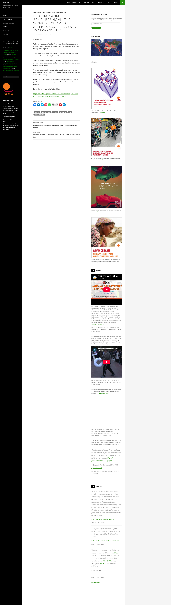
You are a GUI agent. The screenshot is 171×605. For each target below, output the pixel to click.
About (110, 2)
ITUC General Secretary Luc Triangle (102, 519)
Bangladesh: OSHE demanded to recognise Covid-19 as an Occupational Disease (55, 125)
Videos (98, 270)
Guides (5, 26)
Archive (116, 2)
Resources (101, 2)
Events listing (76, 2)
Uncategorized (61, 12)
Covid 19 (55, 112)
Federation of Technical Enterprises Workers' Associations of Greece (9, 117)
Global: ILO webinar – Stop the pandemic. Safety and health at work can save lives (56, 135)
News (93, 2)
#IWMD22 (107, 561)
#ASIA (116, 553)
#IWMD (110, 458)
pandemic (63, 112)
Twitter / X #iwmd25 (8, 19)
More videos (96, 479)
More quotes (96, 582)
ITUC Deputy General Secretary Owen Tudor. (105, 541)
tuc (70, 112)
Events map (86, 2)
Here (106, 263)
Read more (102, 112)
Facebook (6, 30)
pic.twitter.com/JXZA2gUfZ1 (101, 460)
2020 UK (39, 12)
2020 (34, 12)
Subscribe (96, 28)
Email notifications (8, 23)
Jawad (98, 331)
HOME (68, 2)
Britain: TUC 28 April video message (102, 471)
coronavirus (46, 112)
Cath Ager (49, 34)
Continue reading (97, 324)
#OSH (101, 563)
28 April (6, 2)
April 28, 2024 (96, 468)
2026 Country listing (9, 12)
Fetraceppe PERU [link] (103, 393)
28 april (37, 112)
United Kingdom (39, 114)
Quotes (99, 486)
